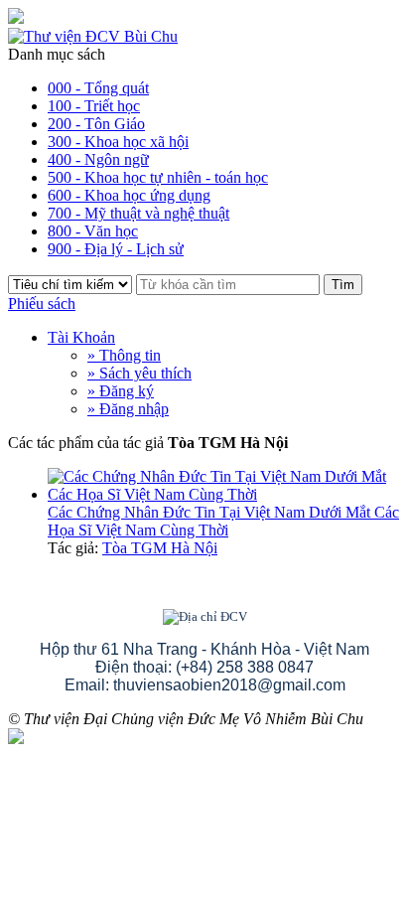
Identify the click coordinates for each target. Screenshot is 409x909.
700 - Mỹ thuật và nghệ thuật (138, 213)
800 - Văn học (93, 231)
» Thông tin (124, 355)
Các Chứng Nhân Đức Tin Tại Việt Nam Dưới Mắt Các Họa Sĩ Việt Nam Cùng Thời (223, 521)
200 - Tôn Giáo (96, 123)
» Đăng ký (120, 390)
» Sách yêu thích (139, 373)
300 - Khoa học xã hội (118, 141)
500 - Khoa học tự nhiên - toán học (158, 177)
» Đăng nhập (128, 408)
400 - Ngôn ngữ (98, 159)
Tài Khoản (81, 337)
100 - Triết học (94, 105)
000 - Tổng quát (98, 87)
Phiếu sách (41, 303)
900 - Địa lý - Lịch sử (116, 248)
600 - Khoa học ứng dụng (129, 195)
